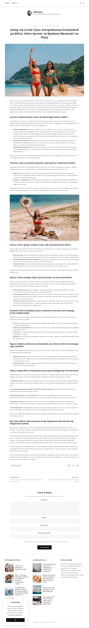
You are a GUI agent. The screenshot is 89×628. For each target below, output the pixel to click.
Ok (15, 620)
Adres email (44, 525)
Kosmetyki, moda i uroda (52, 26)
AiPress (7, 3)
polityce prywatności (16, 615)
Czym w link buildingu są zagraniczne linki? (20, 567)
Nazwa (44, 517)
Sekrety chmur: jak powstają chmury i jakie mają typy (49, 589)
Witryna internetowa (44, 533)
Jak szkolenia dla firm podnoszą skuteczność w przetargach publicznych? (48, 600)
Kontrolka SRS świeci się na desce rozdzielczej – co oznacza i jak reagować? (49, 567)
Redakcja (15, 3)
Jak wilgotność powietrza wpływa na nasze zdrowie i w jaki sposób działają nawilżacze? (21, 591)
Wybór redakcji (16, 465)
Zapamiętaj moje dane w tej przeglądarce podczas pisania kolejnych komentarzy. (46, 542)
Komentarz (44, 500)
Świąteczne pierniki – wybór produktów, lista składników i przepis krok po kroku (49, 578)
